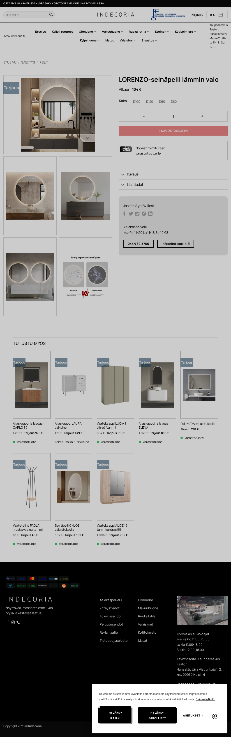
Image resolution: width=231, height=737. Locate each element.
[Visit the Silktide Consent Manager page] (214, 716)
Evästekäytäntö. (205, 699)
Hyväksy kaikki (115, 715)
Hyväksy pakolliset (157, 715)
